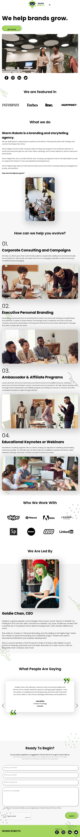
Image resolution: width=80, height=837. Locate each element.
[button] (50, 5)
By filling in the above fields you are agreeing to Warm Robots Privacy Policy (32, 808)
